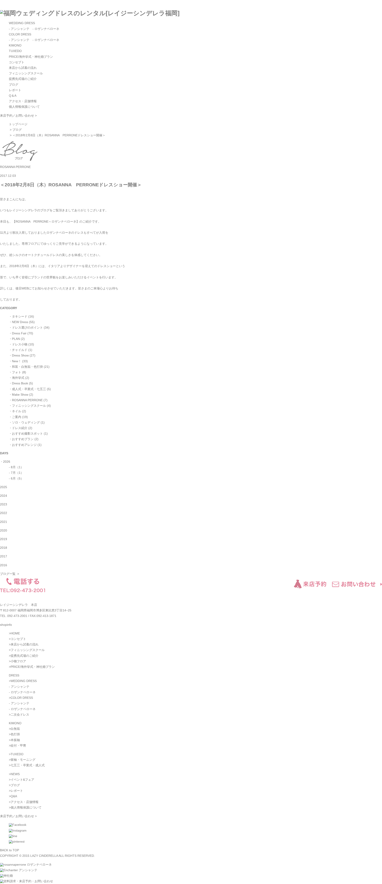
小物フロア (18, 661)
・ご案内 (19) (18, 417)
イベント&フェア (22, 779)
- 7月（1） (16, 472)
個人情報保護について (24, 106)
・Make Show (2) (21, 394)
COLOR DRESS (20, 34)
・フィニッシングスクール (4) (30, 405)
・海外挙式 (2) (19, 377)
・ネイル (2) (17, 411)
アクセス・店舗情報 (23, 101)
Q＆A (12, 95)
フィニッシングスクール (26, 73)
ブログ (13, 84)
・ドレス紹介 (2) (20, 428)
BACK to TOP (9, 850)
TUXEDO (15, 51)
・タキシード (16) (21, 316)
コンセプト (16, 62)
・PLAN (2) (17, 339)
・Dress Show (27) (22, 355)
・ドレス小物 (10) (21, 344)
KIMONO (15, 45)
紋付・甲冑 (18, 745)
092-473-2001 (17, 616)
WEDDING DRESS (22, 23)
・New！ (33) (18, 361)
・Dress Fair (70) (21, 333)
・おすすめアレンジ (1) (25, 445)
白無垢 (15, 728)
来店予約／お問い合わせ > (18, 115)
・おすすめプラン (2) (23, 439)
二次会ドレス (20, 714)
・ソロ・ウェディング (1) (27, 422)
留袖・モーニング (23, 759)
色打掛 (15, 734)
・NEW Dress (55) (22, 322)
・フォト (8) (17, 372)
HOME (15, 633)
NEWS (15, 774)
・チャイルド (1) (20, 350)
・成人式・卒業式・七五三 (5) (30, 389)
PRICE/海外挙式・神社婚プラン (31, 56)
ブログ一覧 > (9, 574)
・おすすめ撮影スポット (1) (28, 433)
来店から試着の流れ (23, 67)
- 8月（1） (16, 467)
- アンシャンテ (19, 29)
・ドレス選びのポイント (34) (29, 327)
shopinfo (6, 624)
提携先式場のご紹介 (23, 79)
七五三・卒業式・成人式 (28, 765)
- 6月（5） (16, 478)
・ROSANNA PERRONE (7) (28, 400)
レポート (15, 90)
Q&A (14, 796)
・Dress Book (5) (21, 383)
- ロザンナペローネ (45, 29)
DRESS (14, 675)
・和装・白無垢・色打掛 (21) (29, 366)
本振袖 (15, 740)
